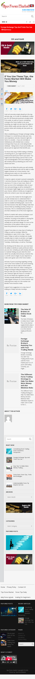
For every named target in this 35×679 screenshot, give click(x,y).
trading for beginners (22, 597)
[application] (9, 659)
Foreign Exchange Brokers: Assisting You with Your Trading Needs (27, 344)
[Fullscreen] (16, 662)
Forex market (11, 86)
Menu (3, 22)
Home (3, 587)
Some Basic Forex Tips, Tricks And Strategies (22, 475)
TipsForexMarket (21, 672)
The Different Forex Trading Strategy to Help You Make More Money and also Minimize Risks (27, 381)
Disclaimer (21, 637)
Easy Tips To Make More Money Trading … (20, 467)
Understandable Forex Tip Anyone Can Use (21, 484)
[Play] (3, 662)
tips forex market (12, 670)
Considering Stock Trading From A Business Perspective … (21, 450)
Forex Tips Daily (21, 592)
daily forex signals (7, 597)
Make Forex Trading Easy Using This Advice (11, 643)
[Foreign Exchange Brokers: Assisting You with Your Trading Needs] (11, 345)
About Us (21, 633)
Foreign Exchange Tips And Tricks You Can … (21, 458)
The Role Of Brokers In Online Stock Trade (26, 312)
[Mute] (14, 662)
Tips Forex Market (7, 592)
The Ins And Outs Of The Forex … (11, 635)
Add (6, 91)
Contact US (22, 587)
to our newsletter (28, 11)
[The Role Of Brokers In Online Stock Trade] (11, 316)
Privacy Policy (11, 587)
